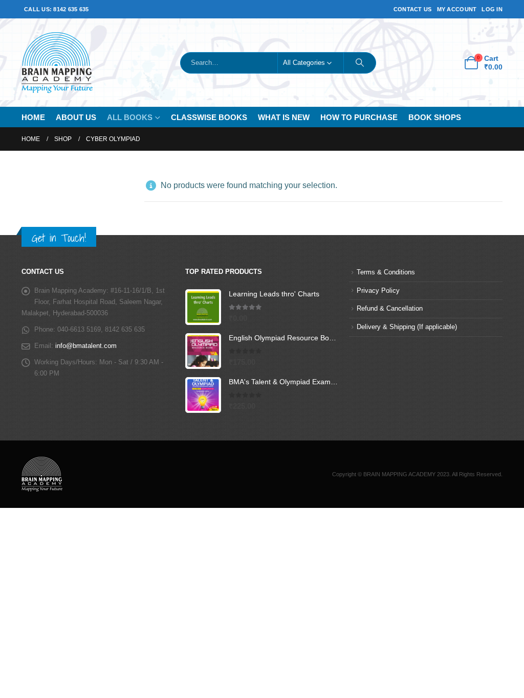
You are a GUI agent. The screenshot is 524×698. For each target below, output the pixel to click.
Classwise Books (209, 117)
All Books (129, 117)
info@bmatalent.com (86, 346)
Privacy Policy (378, 290)
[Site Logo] (57, 62)
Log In (492, 9)
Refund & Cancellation (390, 308)
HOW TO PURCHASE (359, 117)
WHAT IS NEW (284, 117)
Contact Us (413, 9)
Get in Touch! (59, 237)
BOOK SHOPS (434, 117)
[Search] (360, 63)
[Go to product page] (203, 307)
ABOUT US (76, 117)
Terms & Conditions (386, 272)
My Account (457, 9)
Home (33, 117)
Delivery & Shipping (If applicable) (407, 327)
